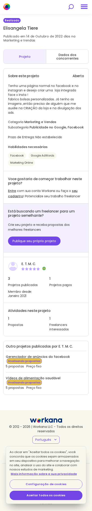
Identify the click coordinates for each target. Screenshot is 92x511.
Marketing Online (21, 163)
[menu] (84, 6)
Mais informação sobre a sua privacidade (44, 474)
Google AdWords (42, 155)
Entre (12, 191)
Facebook (17, 155)
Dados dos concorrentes (67, 57)
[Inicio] (6, 6)
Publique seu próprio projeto (34, 241)
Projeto (25, 56)
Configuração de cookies (46, 484)
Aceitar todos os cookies (46, 495)
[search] (71, 7)
